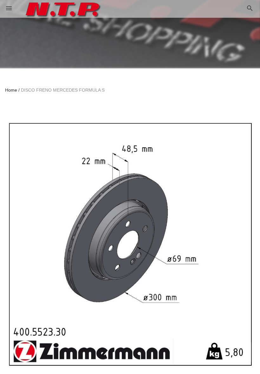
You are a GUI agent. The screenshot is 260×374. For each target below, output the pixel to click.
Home (11, 90)
